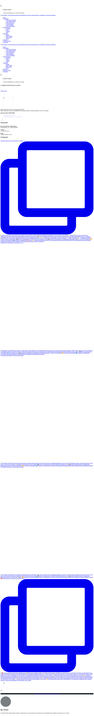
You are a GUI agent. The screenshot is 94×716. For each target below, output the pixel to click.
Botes (7, 30)
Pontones (8, 28)
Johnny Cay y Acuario (11, 20)
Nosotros (5, 39)
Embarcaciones (6, 27)
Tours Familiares (10, 25)
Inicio (4, 17)
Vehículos (5, 33)
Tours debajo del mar (11, 21)
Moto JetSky (9, 37)
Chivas (7, 38)
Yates (7, 32)
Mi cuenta (5, 42)
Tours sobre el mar (10, 22)
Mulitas (7, 35)
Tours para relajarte (10, 26)
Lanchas (8, 31)
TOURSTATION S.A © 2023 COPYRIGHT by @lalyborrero (47, 693)
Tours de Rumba (9, 23)
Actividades (6, 18)
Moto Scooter (9, 36)
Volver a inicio (4, 91)
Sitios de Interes (7, 41)
